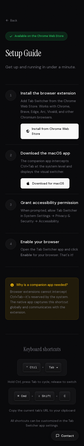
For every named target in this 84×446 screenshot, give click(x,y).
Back (13, 20)
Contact (67, 436)
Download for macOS (48, 183)
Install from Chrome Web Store (50, 131)
